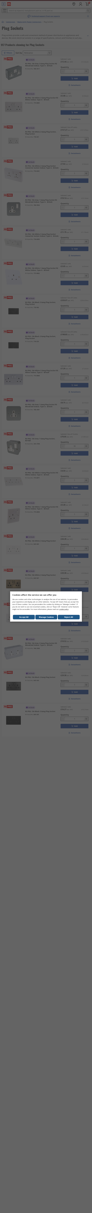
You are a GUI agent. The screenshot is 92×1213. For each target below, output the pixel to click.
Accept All (23, 617)
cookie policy (63, 609)
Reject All (68, 617)
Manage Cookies (46, 617)
